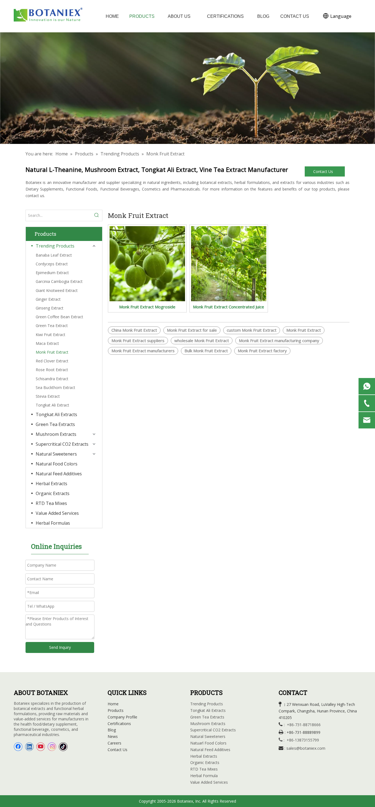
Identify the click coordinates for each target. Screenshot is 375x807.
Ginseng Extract (49, 308)
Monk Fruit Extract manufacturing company (279, 340)
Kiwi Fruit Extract (50, 334)
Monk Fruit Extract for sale (192, 330)
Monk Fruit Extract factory (262, 350)
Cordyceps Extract (52, 263)
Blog (112, 729)
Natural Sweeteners (56, 454)
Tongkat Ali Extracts (56, 414)
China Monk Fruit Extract (134, 330)
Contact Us (323, 171)
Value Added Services (57, 513)
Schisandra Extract (52, 378)
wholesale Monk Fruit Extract (201, 340)
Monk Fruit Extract (52, 352)
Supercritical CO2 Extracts (62, 444)
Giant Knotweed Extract (57, 290)
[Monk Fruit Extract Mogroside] (147, 263)
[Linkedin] (29, 746)
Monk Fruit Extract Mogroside (147, 306)
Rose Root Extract (52, 369)
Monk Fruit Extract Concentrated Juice (228, 306)
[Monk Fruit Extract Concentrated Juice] (229, 263)
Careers (114, 743)
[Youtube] (40, 746)
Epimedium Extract (52, 272)
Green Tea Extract (52, 325)
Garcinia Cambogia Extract (59, 281)
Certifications (119, 723)
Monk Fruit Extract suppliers (137, 340)
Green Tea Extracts (55, 424)
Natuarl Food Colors (208, 743)
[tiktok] (63, 746)
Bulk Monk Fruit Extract (206, 350)
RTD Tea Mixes (51, 503)
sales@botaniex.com (305, 748)
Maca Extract (47, 343)
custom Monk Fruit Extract (251, 330)
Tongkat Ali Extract (52, 405)
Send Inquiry (60, 647)
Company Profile (122, 717)
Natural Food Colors (56, 464)
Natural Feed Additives (59, 474)
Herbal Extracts (51, 484)
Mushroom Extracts (56, 434)
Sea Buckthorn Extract (55, 387)
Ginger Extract (48, 299)
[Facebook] (18, 746)
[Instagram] (51, 746)
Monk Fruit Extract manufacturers (143, 350)
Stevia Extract (48, 396)
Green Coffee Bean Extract (59, 316)
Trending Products (55, 246)
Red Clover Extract (52, 360)
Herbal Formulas (53, 523)
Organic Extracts (52, 493)
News (113, 736)
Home (113, 703)
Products (116, 710)
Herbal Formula (204, 775)
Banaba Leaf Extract (54, 255)
